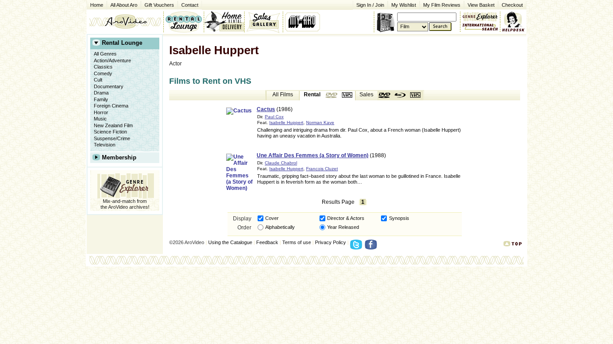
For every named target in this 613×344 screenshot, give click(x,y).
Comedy (103, 73)
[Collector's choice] (263, 21)
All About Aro (123, 5)
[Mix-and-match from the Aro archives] (480, 16)
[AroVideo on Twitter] (357, 247)
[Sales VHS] (415, 95)
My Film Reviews (441, 5)
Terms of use (296, 242)
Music (100, 118)
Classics (103, 66)
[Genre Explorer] (124, 184)
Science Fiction (110, 131)
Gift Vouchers (159, 5)
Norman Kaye (320, 122)
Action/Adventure (112, 60)
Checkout (512, 5)
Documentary (108, 86)
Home (96, 5)
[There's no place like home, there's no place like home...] (125, 21)
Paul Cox (274, 116)
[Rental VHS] (332, 95)
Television (104, 144)
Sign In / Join (370, 5)
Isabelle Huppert (286, 122)
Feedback (267, 242)
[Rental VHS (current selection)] (347, 95)
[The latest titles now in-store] (183, 21)
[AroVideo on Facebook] (372, 247)
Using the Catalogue (230, 242)
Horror (101, 112)
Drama (101, 92)
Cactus (266, 109)
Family (101, 99)
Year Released (343, 227)
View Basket (479, 4)
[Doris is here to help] (513, 21)
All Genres (105, 53)
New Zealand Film (113, 125)
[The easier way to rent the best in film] (224, 21)
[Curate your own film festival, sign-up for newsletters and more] (303, 21)
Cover (272, 218)
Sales (366, 94)
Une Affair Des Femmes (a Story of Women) (312, 155)
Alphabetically (280, 227)
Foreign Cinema (111, 105)
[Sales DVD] (385, 95)
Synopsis (399, 218)
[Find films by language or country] (480, 27)
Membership (119, 157)
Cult (98, 79)
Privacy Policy (330, 242)
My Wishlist (403, 5)
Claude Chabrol (281, 162)
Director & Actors (345, 218)
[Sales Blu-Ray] (400, 95)
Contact (188, 4)
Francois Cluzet (322, 168)
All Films (282, 94)
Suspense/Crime (112, 138)
